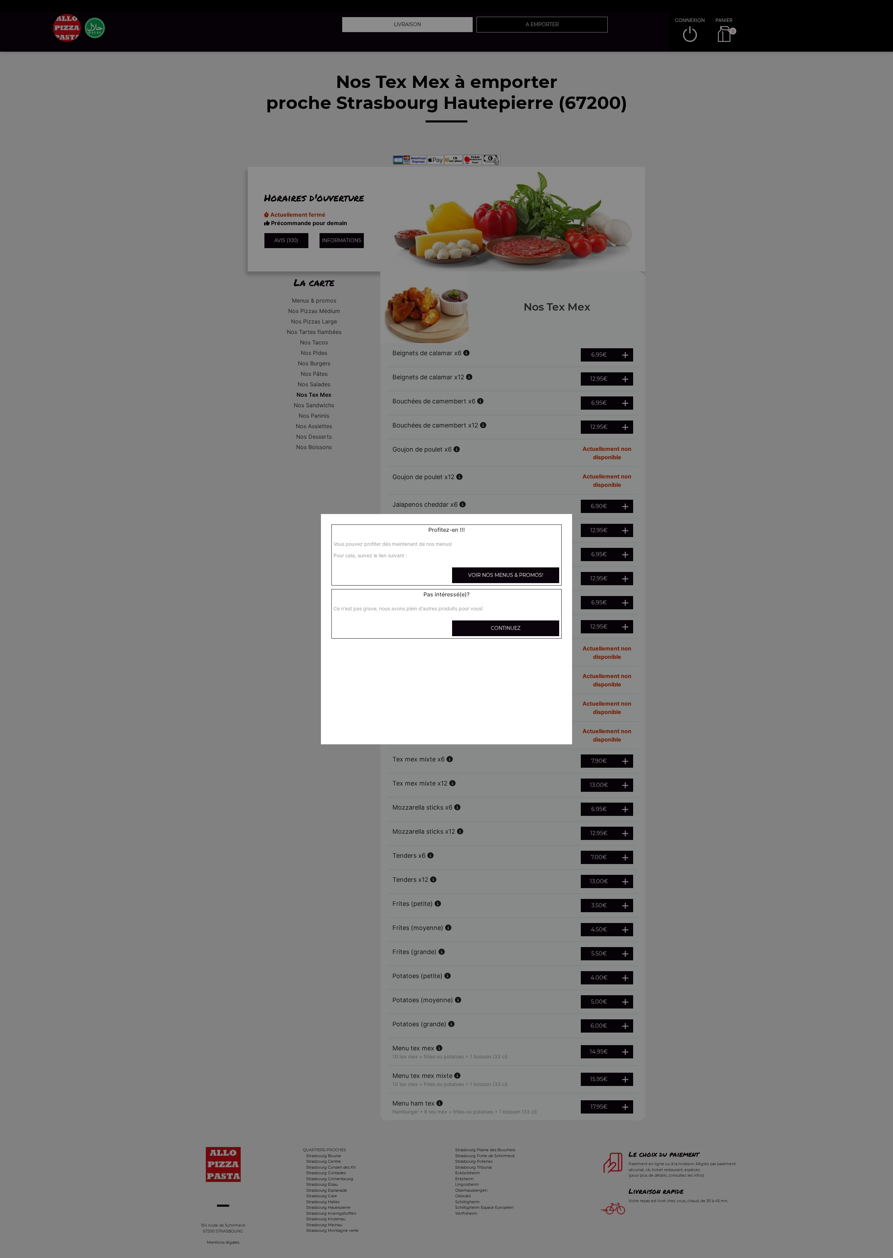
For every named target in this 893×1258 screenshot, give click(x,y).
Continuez (505, 628)
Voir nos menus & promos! (505, 575)
